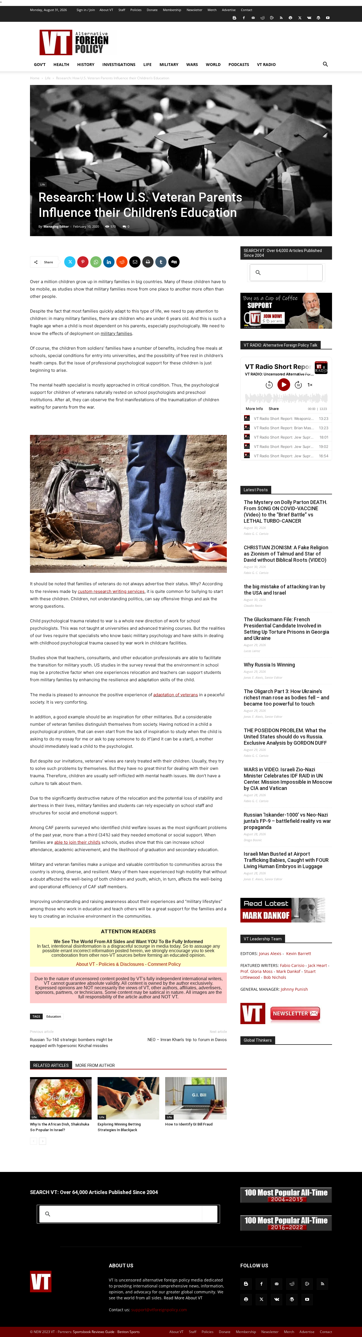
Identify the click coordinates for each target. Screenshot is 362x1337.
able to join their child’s (77, 842)
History (85, 64)
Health (61, 64)
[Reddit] (262, 18)
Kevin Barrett (298, 953)
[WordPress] (318, 18)
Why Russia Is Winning (269, 665)
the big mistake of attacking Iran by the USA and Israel (284, 590)
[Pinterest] (83, 262)
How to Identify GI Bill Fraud (189, 1124)
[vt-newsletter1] (282, 1022)
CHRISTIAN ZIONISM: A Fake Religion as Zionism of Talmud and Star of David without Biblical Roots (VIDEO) (286, 553)
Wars (192, 64)
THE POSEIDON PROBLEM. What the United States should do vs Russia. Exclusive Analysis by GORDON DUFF (285, 736)
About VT (106, 10)
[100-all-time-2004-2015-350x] (286, 1201)
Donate (152, 10)
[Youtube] (328, 18)
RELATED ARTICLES (51, 1065)
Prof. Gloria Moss (256, 971)
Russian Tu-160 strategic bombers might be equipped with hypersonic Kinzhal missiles (71, 1042)
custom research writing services (111, 591)
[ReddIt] (122, 262)
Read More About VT (183, 1297)
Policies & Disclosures (121, 964)
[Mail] (253, 18)
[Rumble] (272, 18)
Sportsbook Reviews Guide (94, 1331)
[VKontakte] (309, 18)
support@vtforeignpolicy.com (159, 1309)
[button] (325, 65)
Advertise (229, 10)
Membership (172, 10)
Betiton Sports (128, 1331)
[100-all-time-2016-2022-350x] (286, 1229)
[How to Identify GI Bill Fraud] (196, 1098)
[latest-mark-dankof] (282, 921)
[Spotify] (290, 18)
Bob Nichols (275, 977)
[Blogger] (234, 18)
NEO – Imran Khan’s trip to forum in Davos (187, 1039)
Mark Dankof (288, 971)
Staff (121, 10)
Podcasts (239, 64)
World (213, 64)
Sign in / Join (86, 10)
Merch (212, 10)
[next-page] (42, 1141)
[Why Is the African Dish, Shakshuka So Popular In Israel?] (61, 1098)
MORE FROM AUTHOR (95, 1065)
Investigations (118, 64)
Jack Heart (317, 965)
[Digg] (174, 262)
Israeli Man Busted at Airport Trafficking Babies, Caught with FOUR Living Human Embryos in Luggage (286, 860)
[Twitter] (300, 18)
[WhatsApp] (96, 262)
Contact (246, 10)
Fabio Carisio (292, 965)
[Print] (148, 262)
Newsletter (194, 10)
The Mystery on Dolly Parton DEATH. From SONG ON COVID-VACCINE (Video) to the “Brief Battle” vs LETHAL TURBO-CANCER (285, 511)
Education (53, 1016)
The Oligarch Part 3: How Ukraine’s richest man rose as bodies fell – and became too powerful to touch (286, 697)
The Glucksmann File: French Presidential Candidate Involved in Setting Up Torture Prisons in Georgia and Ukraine (286, 628)
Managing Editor (56, 226)
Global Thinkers (258, 1040)
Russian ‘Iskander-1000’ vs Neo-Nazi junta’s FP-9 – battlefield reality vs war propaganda (287, 821)
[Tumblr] (161, 262)
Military (169, 64)
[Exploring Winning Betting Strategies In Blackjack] (128, 1098)
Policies (135, 10)
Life (147, 64)
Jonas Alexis (270, 953)
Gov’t (40, 64)
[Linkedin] (109, 262)
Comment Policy (164, 964)
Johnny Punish (294, 989)
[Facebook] (244, 18)
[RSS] (281, 18)
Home (35, 78)
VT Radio (266, 64)
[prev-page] (33, 1141)
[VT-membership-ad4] (286, 327)
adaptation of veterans (175, 694)
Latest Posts (256, 490)
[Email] (135, 262)
